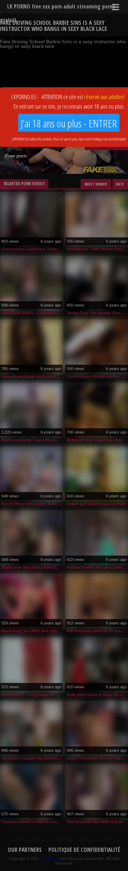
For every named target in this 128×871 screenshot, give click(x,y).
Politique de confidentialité (109, 139)
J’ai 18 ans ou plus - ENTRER (69, 123)
